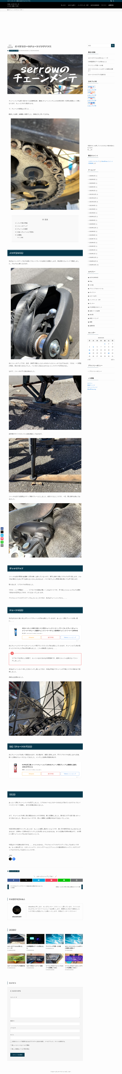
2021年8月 (93, 209)
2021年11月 (93, 198)
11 (89, 350)
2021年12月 (93, 194)
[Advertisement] (61, 24)
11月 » (113, 359)
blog (91, 281)
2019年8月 (93, 235)
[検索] (113, 1)
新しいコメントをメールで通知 (20, 1045)
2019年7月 (93, 239)
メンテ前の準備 (22, 223)
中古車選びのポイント (96, 307)
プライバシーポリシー (95, 371)
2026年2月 (93, 176)
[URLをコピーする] (77, 880)
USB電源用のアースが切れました (97, 61)
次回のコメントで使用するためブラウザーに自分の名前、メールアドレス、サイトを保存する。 (39, 1041)
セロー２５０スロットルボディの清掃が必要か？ (100, 70)
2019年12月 (93, 227)
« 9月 (88, 359)
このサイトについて (93, 161)
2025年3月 (93, 187)
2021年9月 (93, 205)
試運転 (19, 235)
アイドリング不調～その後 (95, 65)
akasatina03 (16, 917)
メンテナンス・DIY (13, 50)
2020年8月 (93, 224)
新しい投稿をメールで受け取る (20, 1049)
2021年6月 (93, 213)
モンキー (92, 303)
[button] (13, 880)
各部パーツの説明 (95, 311)
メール (13, 1028)
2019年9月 (93, 231)
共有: (22, 237)
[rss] (111, 1)
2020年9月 (93, 220)
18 (89, 353)
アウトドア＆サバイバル (96, 288)
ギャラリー (93, 292)
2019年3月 (93, 246)
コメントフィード (92, 387)
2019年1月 (93, 253)
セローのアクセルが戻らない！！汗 (98, 58)
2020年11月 (93, 216)
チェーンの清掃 (22, 229)
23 (108, 353)
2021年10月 (93, 201)
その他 (91, 285)
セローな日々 (93, 296)
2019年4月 (93, 242)
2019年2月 (93, 250)
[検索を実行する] (113, 45)
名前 (12, 1021)
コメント (13, 997)
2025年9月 (93, 179)
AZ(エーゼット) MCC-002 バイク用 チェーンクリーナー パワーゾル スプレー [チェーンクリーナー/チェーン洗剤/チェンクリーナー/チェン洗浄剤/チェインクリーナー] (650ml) (50, 629)
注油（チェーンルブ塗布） (26, 232)
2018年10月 (94, 265)
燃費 (91, 322)
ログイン (89, 383)
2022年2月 (93, 190)
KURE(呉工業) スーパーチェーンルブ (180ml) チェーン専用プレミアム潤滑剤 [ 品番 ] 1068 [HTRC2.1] (49, 766)
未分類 (91, 314)
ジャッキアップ (22, 226)
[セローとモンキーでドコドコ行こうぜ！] (16, 5)
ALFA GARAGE (94, 277)
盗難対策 (92, 325)
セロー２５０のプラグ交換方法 (97, 74)
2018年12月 (93, 257)
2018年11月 (93, 261)
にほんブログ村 (91, 90)
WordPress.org (91, 389)
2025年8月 (93, 183)
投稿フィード (91, 385)
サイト (12, 1034)
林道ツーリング (94, 318)
